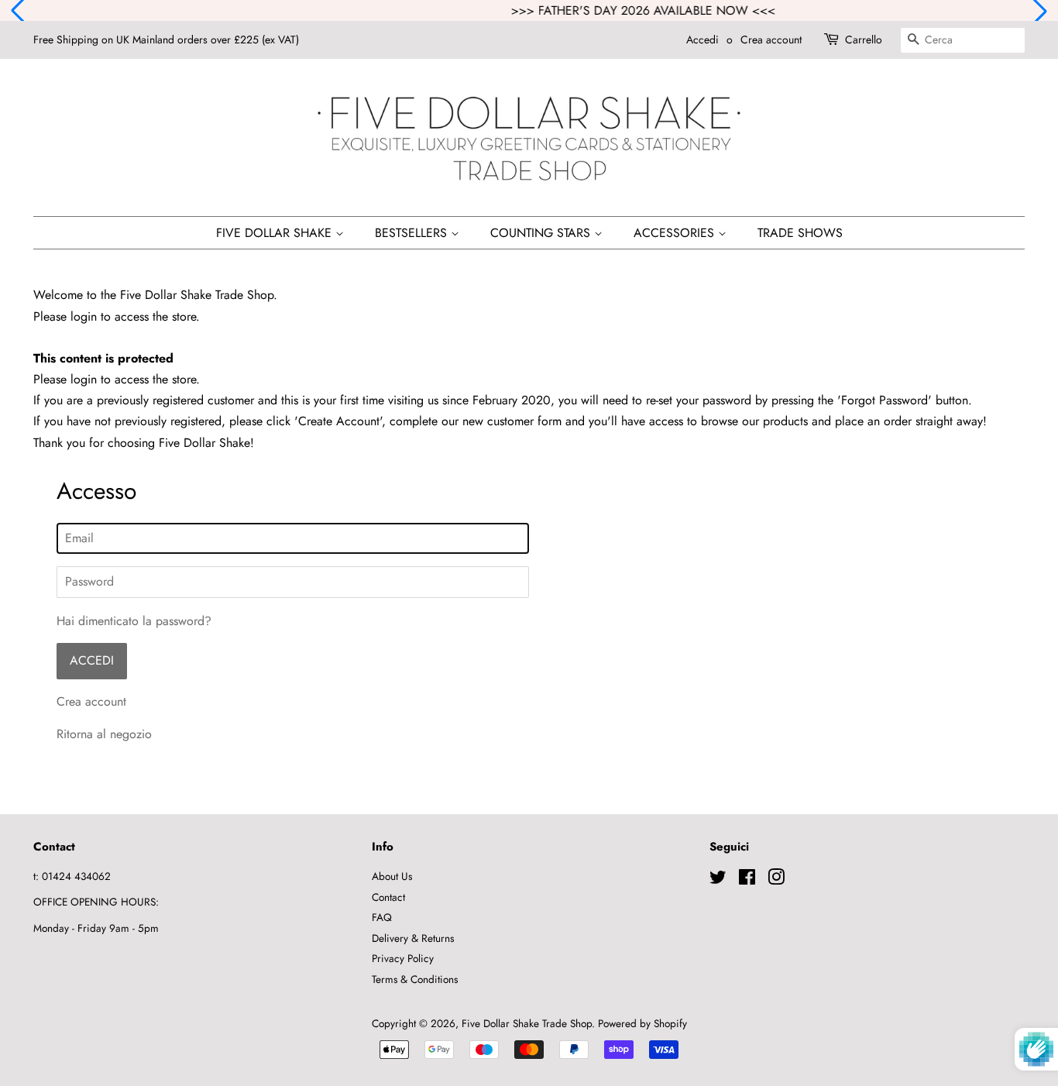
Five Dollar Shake (275, 233)
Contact (388, 897)
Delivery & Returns (413, 938)
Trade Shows (800, 233)
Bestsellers (413, 233)
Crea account (771, 39)
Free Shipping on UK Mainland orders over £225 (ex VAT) (166, 39)
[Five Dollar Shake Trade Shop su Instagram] (776, 880)
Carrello (863, 39)
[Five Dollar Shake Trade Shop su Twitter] (718, 880)
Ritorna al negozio (104, 734)
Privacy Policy (403, 958)
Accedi (702, 39)
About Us (392, 876)
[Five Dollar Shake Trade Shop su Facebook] (747, 880)
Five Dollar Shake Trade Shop (527, 1023)
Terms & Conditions (415, 979)
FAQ (382, 917)
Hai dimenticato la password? (134, 621)
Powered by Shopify (642, 1023)
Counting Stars (542, 233)
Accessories (676, 233)
